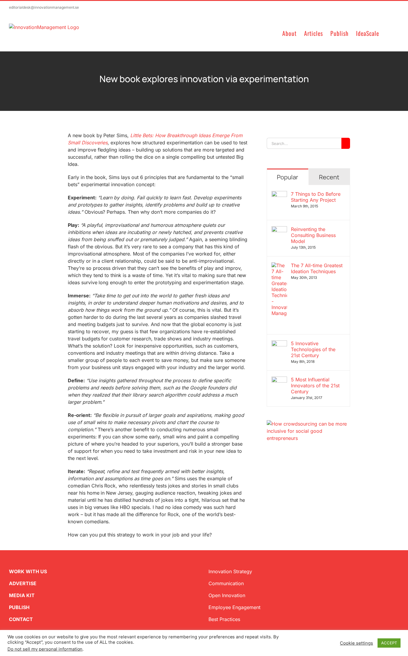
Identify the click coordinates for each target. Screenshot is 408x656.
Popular (287, 177)
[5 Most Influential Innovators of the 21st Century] (279, 380)
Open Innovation (226, 595)
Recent (329, 177)
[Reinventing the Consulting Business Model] (279, 230)
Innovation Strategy (230, 571)
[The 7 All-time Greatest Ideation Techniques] (279, 266)
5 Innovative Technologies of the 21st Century (313, 349)
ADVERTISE (22, 583)
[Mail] (297, 470)
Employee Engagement (234, 607)
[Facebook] (278, 470)
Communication (226, 583)
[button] (389, 32)
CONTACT (21, 619)
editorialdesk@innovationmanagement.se (44, 7)
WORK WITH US (28, 571)
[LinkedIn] (288, 470)
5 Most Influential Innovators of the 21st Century (315, 385)
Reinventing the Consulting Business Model (313, 235)
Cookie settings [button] (356, 643)
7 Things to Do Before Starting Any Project (315, 197)
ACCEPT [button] (389, 642)
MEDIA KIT (22, 595)
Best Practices (224, 619)
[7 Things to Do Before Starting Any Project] (279, 195)
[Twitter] (269, 470)
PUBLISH (19, 607)
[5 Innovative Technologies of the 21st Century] (279, 344)
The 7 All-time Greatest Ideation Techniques (317, 268)
